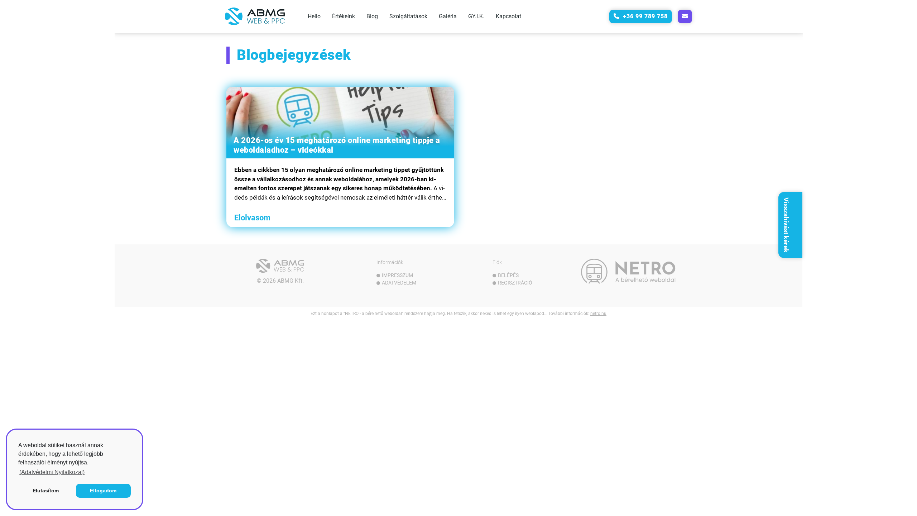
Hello (314, 16)
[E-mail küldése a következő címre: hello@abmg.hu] (685, 16)
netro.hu (598, 313)
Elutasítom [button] (46, 490)
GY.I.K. (476, 16)
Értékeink (343, 16)
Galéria (448, 16)
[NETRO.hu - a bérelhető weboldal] (628, 271)
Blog (372, 16)
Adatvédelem (399, 283)
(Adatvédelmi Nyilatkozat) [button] (52, 472)
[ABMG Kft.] (280, 266)
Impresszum (397, 275)
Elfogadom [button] (103, 490)
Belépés (508, 275)
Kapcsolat (508, 16)
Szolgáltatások (408, 16)
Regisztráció (515, 283)
